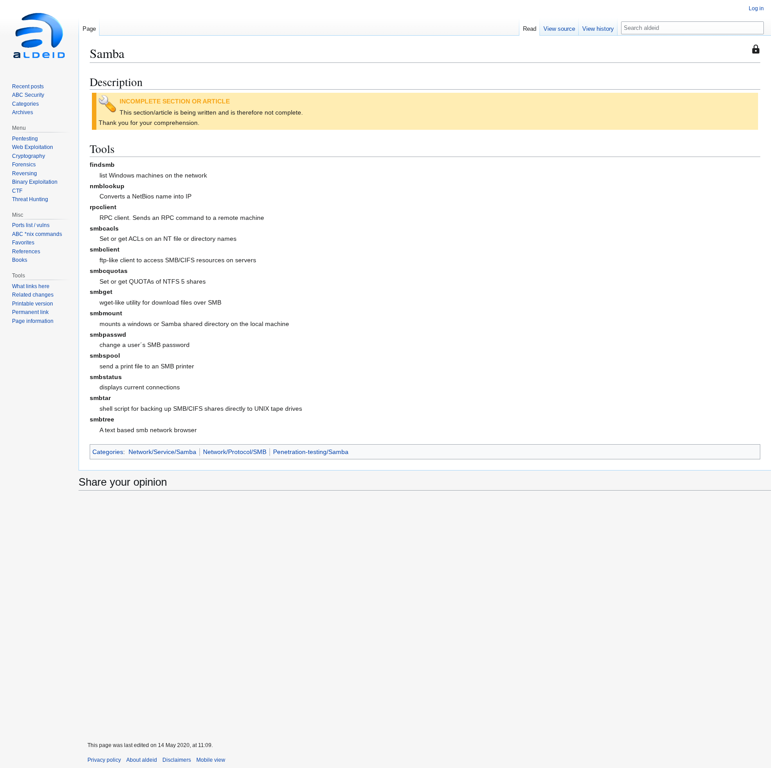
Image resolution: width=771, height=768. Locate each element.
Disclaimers (176, 760)
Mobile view (210, 760)
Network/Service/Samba (162, 451)
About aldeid (141, 760)
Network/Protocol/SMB (234, 451)
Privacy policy (104, 760)
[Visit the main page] (39, 35)
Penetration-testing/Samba (310, 451)
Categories (107, 451)
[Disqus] (425, 616)
